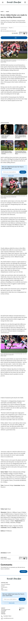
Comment (23, 571)
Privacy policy (4, 587)
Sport (2, 11)
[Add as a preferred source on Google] (15, 33)
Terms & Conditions (5, 584)
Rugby (7, 11)
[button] (2, 2)
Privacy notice (11, 175)
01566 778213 (8, 616)
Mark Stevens (4, 27)
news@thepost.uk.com (8, 618)
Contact (3, 585)
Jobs (2, 588)
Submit (23, 172)
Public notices (4, 590)
